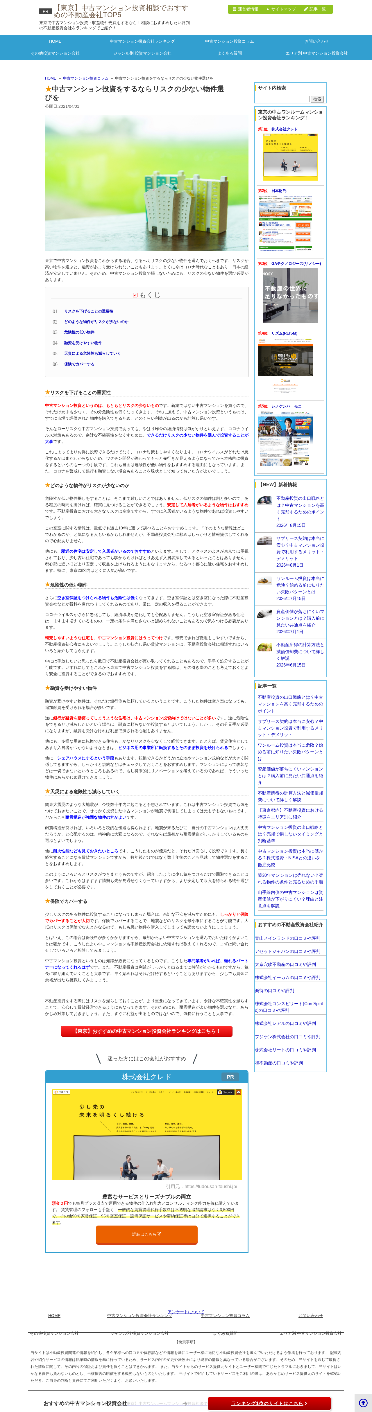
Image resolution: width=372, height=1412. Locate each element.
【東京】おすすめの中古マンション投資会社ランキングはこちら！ (147, 1031)
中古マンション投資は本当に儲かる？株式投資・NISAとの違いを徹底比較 (290, 858)
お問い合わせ (317, 41)
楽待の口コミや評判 (274, 990)
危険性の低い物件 (79, 332)
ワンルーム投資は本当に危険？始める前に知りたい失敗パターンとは (290, 752)
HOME (55, 41)
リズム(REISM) (284, 333)
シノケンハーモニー (288, 406)
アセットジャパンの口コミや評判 (287, 951)
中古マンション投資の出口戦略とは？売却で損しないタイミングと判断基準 (290, 834)
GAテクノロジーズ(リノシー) (296, 264)
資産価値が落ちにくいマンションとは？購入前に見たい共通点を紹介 (290, 775)
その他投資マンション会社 (55, 53)
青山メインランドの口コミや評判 (287, 938)
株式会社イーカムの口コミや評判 (287, 977)
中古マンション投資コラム (229, 41)
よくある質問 (229, 53)
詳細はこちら (144, 1234)
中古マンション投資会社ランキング (142, 41)
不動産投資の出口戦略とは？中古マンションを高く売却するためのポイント (290, 704)
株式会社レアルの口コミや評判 (285, 1023)
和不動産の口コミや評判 (279, 1062)
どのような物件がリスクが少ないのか (96, 322)
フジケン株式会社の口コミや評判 (287, 1036)
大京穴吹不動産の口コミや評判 (285, 964)
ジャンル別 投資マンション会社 (142, 53)
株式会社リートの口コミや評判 (285, 1049)
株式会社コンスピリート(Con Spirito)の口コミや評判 (289, 1007)
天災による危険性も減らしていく (92, 353)
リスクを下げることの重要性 (88, 311)
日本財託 (279, 191)
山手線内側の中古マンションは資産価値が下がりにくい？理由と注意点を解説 (290, 899)
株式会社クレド (284, 129)
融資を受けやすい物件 (83, 343)
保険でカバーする (79, 364)
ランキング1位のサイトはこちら (267, 1403)
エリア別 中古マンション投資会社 (317, 53)
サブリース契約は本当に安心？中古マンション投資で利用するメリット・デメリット (290, 728)
